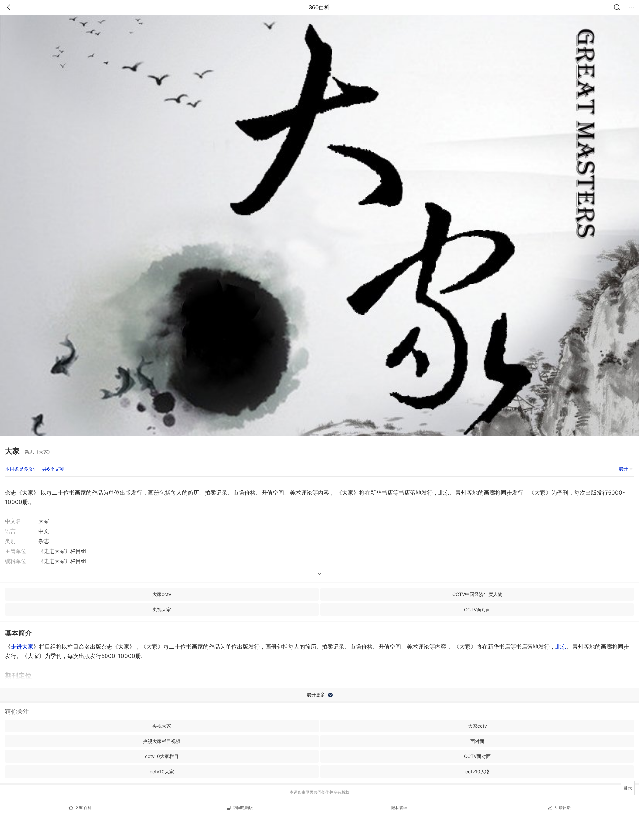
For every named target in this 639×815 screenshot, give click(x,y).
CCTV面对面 (477, 609)
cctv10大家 (162, 771)
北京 (561, 646)
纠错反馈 (563, 807)
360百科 (319, 7)
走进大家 (22, 646)
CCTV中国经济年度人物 (477, 594)
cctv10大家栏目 (162, 756)
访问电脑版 (243, 807)
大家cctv (161, 594)
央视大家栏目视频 (161, 741)
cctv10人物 (477, 771)
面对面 (477, 741)
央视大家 (161, 609)
